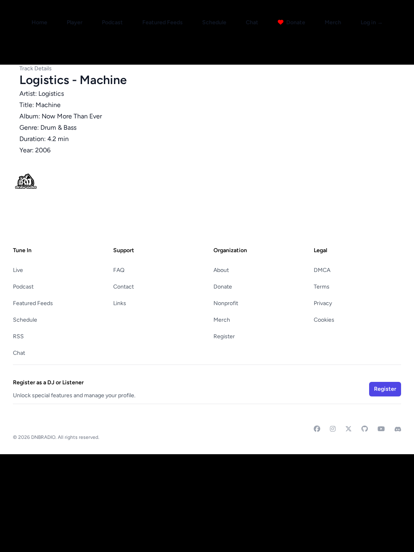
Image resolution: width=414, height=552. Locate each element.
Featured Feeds (162, 22)
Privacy (323, 303)
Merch (333, 22)
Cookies (324, 319)
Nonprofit (225, 303)
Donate (295, 22)
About (221, 270)
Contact (123, 286)
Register (224, 336)
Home (39, 22)
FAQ (119, 270)
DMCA (322, 270)
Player (74, 22)
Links (119, 303)
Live (18, 270)
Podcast (112, 22)
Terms (322, 286)
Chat (252, 22)
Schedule (214, 22)
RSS (18, 336)
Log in (372, 22)
